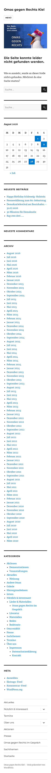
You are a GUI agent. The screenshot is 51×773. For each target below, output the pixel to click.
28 (31, 161)
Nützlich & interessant (19, 598)
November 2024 (15, 330)
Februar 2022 (14, 456)
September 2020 (15, 517)
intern (10, 594)
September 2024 (15, 337)
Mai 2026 (12, 264)
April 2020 (12, 537)
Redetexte (14, 624)
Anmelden (12, 678)
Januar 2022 (13, 460)
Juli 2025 (11, 299)
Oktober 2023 (14, 379)
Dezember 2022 (15, 418)
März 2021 (12, 494)
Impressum (15, 647)
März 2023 (12, 406)
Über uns (11, 644)
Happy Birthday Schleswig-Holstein (26, 196)
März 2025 (12, 314)
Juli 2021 (11, 483)
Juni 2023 (12, 395)
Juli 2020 (11, 525)
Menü (8, 18)
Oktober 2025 (14, 291)
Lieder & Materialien (20, 601)
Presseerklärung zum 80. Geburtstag (26, 200)
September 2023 (15, 383)
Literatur (14, 613)
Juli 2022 (11, 437)
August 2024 (13, 341)
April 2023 (12, 402)
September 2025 (15, 295)
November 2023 (15, 376)
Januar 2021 (13, 502)
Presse (10, 632)
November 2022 (15, 422)
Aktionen (12, 563)
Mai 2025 (12, 307)
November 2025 (15, 287)
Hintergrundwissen (17, 590)
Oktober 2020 (14, 514)
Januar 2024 (13, 368)
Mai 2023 (12, 399)
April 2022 (12, 448)
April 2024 (12, 356)
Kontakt (16, 655)
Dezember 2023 (15, 372)
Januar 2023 (13, 414)
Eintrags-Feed (14, 681)
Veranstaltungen (18, 571)
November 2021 (15, 468)
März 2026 (12, 272)
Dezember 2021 (15, 464)
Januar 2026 (13, 280)
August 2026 (13, 253)
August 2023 (13, 387)
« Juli (12, 173)
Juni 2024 (12, 349)
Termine (11, 640)
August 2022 (13, 433)
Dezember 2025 (15, 284)
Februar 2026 (14, 276)
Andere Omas (14, 582)
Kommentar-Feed (16, 685)
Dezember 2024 (15, 326)
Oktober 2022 (14, 425)
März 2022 (12, 452)
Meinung (14, 578)
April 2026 (12, 268)
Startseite (9, 756)
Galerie (10, 586)
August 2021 (13, 479)
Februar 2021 (14, 498)
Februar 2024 (14, 364)
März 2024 (12, 360)
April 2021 (12, 491)
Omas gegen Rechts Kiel (24, 10)
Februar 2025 (14, 318)
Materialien (15, 617)
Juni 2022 (12, 441)
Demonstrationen (19, 567)
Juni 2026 (12, 261)
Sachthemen (13, 636)
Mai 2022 (12, 445)
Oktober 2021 (14, 471)
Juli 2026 (11, 257)
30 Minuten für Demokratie (21, 212)
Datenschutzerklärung (24, 651)
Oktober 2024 (14, 333)
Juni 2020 (12, 529)
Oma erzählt (13, 628)
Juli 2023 (11, 391)
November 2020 (15, 510)
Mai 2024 (12, 353)
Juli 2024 (11, 345)
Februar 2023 (14, 410)
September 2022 (15, 429)
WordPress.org (14, 689)
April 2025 (12, 310)
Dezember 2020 (15, 506)
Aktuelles (12, 575)
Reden (12, 621)
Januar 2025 (13, 322)
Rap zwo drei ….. (15, 215)
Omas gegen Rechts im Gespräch (22, 742)
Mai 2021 (11, 487)
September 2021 (15, 475)
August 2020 (13, 521)
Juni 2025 (12, 303)
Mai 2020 (12, 533)
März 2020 (12, 540)
